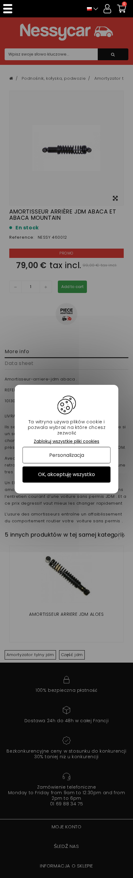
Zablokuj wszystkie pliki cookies (66, 441)
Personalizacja (66, 455)
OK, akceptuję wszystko (66, 474)
